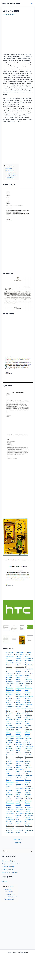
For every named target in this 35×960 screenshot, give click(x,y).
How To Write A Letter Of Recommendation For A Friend (20, 688)
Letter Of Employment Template (28, 807)
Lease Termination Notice (19, 822)
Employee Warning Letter (28, 782)
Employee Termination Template (9, 677)
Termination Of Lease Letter (19, 663)
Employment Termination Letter (9, 694)
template (4, 881)
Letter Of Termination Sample (9, 763)
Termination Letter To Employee (9, 700)
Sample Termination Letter (9, 719)
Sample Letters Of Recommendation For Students (20, 738)
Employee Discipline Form (28, 654)
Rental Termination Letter (28, 738)
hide (12, 165)
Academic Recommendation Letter (29, 788)
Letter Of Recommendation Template (29, 813)
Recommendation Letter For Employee (10, 663)
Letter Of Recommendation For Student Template (20, 677)
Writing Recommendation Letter (20, 705)
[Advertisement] (17, 34)
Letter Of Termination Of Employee (10, 688)
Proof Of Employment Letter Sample (29, 744)
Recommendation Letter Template (20, 656)
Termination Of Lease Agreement (28, 750)
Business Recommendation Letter (10, 707)
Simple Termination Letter (9, 713)
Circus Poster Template (8, 861)
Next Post (18, 842)
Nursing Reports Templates (10, 872)
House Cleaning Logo (8, 867)
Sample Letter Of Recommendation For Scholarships (29, 669)
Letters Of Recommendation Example (10, 826)
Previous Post (18, 839)
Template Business (11, 3)
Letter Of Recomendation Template (19, 807)
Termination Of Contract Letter (9, 750)
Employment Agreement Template (28, 801)
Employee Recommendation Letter (10, 820)
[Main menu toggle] (31, 3)
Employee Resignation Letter (28, 705)
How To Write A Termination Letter (10, 730)
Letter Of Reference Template (28, 794)
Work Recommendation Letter (10, 776)
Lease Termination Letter (28, 776)
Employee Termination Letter (9, 769)
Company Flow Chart (8, 869)
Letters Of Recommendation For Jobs (20, 755)
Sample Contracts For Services (11, 864)
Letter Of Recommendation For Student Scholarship (29, 721)
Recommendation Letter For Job (29, 661)
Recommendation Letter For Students (20, 669)
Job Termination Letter (9, 790)
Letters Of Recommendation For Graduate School (29, 759)
